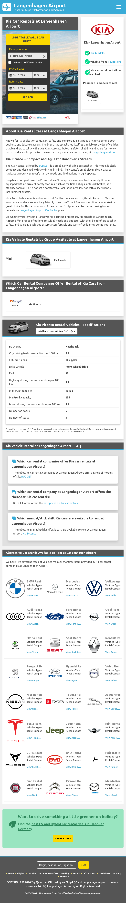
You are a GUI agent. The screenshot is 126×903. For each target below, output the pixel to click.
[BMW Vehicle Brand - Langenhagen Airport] (15, 588)
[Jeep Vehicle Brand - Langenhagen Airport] (55, 730)
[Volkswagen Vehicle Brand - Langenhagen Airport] (94, 588)
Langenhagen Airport (40, 6)
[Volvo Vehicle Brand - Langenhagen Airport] (94, 673)
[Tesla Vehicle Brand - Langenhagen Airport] (15, 730)
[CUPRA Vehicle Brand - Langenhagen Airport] (15, 759)
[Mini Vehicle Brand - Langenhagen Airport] (94, 730)
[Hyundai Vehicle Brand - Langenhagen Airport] (55, 673)
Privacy (117, 873)
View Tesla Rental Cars (38, 738)
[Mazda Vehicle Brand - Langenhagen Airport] (94, 788)
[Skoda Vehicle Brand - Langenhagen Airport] (15, 645)
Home (11, 873)
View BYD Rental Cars (77, 767)
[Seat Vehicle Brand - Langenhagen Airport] (55, 645)
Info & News (89, 873)
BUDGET (44, 165)
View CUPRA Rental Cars (39, 767)
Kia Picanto (29, 533)
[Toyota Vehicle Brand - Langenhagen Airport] (55, 701)
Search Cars (63, 838)
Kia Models (97, 53)
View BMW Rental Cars (38, 595)
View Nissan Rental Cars (39, 709)
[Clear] (44, 56)
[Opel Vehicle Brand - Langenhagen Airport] (94, 616)
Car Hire (32, 873)
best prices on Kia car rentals (60, 503)
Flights (20, 873)
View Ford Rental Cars (77, 624)
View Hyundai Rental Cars (79, 680)
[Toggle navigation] (119, 7)
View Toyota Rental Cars (78, 709)
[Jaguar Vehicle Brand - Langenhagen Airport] (94, 701)
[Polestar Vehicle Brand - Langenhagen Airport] (94, 759)
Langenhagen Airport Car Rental (38, 210)
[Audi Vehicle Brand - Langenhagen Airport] (15, 616)
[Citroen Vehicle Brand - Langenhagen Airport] (55, 788)
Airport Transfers (48, 873)
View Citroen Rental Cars (78, 795)
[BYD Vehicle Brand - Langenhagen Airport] (55, 759)
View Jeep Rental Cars (77, 738)
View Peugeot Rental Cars (40, 680)
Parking (65, 873)
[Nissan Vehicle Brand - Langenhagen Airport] (15, 702)
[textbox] (27, 56)
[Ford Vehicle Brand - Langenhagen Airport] (55, 616)
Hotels (76, 873)
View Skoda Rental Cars (39, 652)
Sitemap (64, 876)
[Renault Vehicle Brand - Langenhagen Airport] (94, 645)
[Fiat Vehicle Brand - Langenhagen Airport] (15, 788)
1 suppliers (114, 61)
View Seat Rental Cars (77, 652)
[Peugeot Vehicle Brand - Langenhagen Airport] (15, 673)
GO (83, 865)
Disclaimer (104, 873)
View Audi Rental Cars (38, 624)
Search (27, 97)
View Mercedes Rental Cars (80, 595)
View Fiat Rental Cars (37, 795)
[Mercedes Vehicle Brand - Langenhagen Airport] (55, 588)
